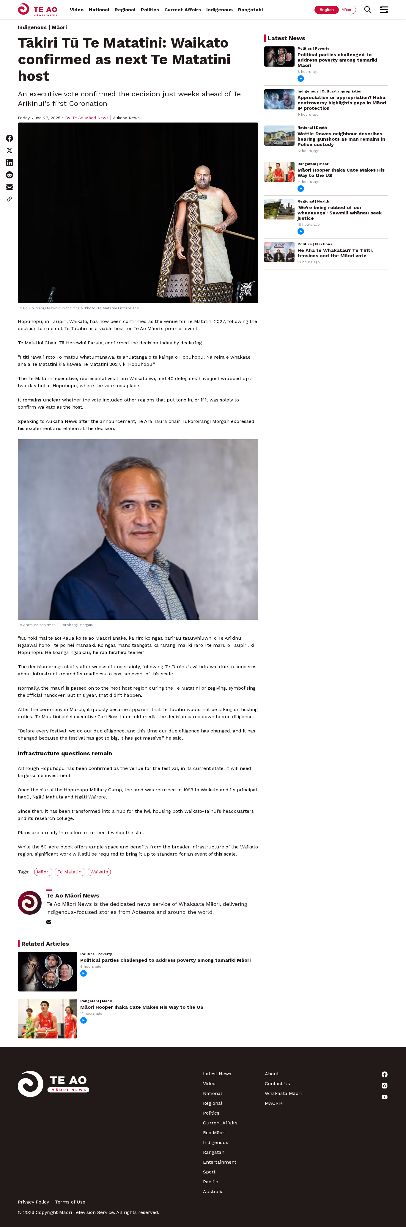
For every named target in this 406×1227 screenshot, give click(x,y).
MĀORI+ (274, 1103)
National (99, 9)
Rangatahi (250, 9)
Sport (209, 1172)
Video (77, 9)
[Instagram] (357, 1085)
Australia (213, 1191)
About (272, 1074)
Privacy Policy (33, 1202)
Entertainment (219, 1162)
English (327, 9)
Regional (125, 9)
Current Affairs (182, 9)
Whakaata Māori (283, 1093)
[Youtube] (357, 1097)
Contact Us (277, 1083)
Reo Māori (214, 1132)
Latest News (217, 1074)
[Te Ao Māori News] (53, 1132)
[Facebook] (357, 1074)
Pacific (210, 1181)
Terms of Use (70, 1202)
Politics (150, 9)
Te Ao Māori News (90, 117)
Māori (346, 9)
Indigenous (219, 9)
